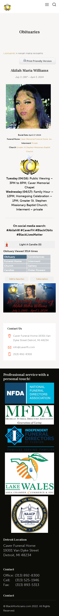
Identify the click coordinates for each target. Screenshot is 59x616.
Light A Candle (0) (30, 244)
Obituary (9, 256)
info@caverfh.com (24, 347)
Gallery (32, 265)
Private (34, 143)
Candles (9, 270)
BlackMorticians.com (18, 606)
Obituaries (9, 53)
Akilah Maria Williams (29, 70)
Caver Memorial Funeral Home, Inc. (36, 139)
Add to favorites (16, 279)
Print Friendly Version (39, 61)
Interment (34, 261)
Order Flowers (36, 270)
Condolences (36, 256)
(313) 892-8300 (22, 354)
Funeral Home (13, 261)
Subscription (42, 279)
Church (8, 265)
